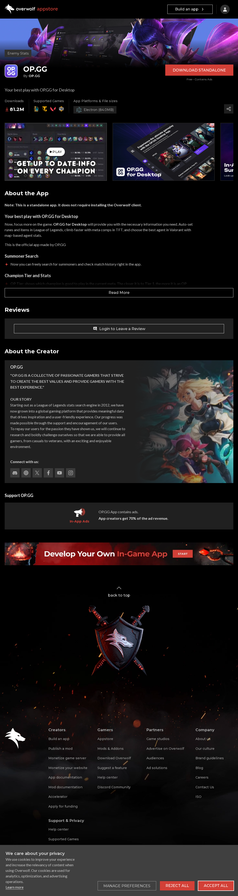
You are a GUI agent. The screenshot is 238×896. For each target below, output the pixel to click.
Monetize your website (67, 768)
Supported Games (63, 839)
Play (57, 152)
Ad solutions (156, 768)
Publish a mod (60, 749)
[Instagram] (70, 472)
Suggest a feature (112, 768)
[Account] (225, 9)
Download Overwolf (114, 758)
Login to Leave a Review (122, 329)
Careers (201, 777)
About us (203, 739)
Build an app (186, 9)
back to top (119, 595)
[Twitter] (37, 472)
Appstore (105, 739)
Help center (107, 777)
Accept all (216, 885)
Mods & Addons (110, 749)
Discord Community (114, 787)
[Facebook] (48, 472)
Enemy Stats (18, 53)
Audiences (155, 758)
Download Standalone (199, 70)
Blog (199, 768)
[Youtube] (59, 472)
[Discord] (15, 472)
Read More (119, 292)
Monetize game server (67, 758)
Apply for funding (63, 806)
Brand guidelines (209, 758)
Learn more (14, 887)
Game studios (157, 739)
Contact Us (204, 787)
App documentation (65, 777)
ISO (198, 797)
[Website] (26, 472)
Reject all (177, 885)
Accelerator (57, 797)
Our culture (205, 749)
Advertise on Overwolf (165, 749)
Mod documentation (65, 787)
